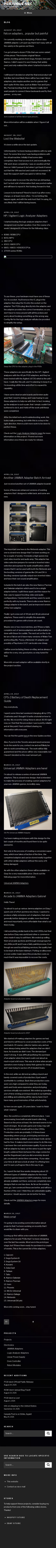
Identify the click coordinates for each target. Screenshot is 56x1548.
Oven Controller (14, 1361)
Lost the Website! (14, 138)
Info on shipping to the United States (20, 1406)
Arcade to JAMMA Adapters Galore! (25, 896)
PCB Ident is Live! (12, 1398)
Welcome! (10, 1216)
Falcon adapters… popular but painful (26, 33)
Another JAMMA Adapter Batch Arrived (27, 477)
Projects (8, 1339)
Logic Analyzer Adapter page (30, 433)
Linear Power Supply (16, 1357)
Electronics (9, 1345)
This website (12, 1481)
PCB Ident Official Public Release (18, 1382)
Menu (29, 13)
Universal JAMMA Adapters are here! (25, 768)
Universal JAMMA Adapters (16, 883)
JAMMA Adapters (25, 1200)
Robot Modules (14, 1365)
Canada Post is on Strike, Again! (18, 1414)
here (26, 736)
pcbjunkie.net (18, 4)
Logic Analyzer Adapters (18, 1353)
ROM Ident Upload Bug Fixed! (17, 1390)
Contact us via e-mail (16, 1487)
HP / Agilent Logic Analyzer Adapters (25, 215)
